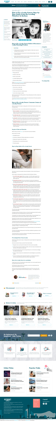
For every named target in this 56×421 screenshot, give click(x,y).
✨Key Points (6, 25)
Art (33, 1)
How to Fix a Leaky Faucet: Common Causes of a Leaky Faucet (7, 28)
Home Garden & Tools (47, 53)
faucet (21, 131)
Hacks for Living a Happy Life (47, 51)
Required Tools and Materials (7, 32)
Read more (46, 295)
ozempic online (27, 420)
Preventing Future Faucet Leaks (7, 37)
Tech (15, 1)
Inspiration (25, 1)
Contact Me (43, 1)
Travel (21, 1)
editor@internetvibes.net (46, 401)
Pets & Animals (47, 55)
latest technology (37, 221)
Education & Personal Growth (47, 49)
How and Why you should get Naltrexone (10, 419)
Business (12, 1)
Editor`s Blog (36, 406)
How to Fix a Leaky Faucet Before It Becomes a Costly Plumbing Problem (7, 23)
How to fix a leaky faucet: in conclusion (7, 39)
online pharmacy (50, 419)
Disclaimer (35, 403)
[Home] (7, 1)
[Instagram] (49, 2)
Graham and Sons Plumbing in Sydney (20, 99)
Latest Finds (36, 1)
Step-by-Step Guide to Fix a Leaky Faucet (7, 34)
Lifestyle (19, 1)
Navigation (35, 404)
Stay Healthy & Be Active (47, 57)
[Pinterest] (51, 2)
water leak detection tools (19, 82)
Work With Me (36, 401)
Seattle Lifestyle (30, 1)
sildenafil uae (16, 420)
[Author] (25, 277)
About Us (40, 1)
